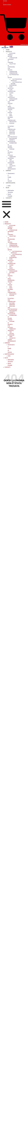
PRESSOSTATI (12, 121)
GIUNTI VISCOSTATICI (11, 96)
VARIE (10, 164)
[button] (7, 209)
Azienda (8, 170)
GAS (10, 94)
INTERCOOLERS (13, 99)
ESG (9, 356)
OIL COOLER (10, 112)
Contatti (9, 198)
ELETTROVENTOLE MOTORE (16, 83)
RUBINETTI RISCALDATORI (11, 140)
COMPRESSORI (13, 71)
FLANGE (11, 92)
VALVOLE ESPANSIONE (11, 162)
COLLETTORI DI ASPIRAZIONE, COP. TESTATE (12, 67)
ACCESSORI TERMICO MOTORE (11, 55)
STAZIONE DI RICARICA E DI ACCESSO (11, 152)
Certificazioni (10, 183)
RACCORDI (12, 130)
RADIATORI (12, 132)
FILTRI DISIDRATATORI (11, 90)
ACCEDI (5, 1)
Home (6, 222)
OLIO (10, 114)
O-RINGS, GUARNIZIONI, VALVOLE (11, 107)
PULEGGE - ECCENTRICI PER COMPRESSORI (11, 126)
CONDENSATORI (13, 73)
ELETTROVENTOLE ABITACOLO (16, 80)
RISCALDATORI (13, 138)
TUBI (10, 159)
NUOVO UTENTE (7, 4)
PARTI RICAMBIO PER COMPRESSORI (11, 118)
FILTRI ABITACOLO (11, 87)
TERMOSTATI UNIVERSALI (12, 157)
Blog (7, 187)
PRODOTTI (9, 51)
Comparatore (24, 44)
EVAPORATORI (13, 85)
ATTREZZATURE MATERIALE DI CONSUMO (12, 60)
